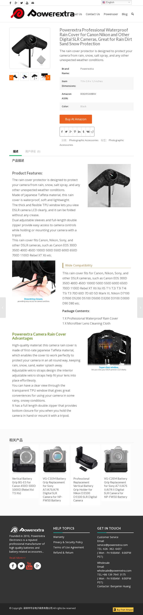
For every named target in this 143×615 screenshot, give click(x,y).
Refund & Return (63, 552)
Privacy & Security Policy (68, 542)
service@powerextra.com (112, 545)
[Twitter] (21, 3)
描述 (15, 151)
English (109, 2)
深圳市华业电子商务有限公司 (38, 608)
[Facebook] (10, 3)
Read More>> (17, 558)
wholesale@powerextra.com (114, 570)
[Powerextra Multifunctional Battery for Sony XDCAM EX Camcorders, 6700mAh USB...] (3, 307)
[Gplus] (16, 3)
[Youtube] (27, 3)
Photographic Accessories (83, 140)
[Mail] (33, 3)
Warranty (58, 537)
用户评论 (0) (32, 151)
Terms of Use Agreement (68, 547)
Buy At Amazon (75, 119)
